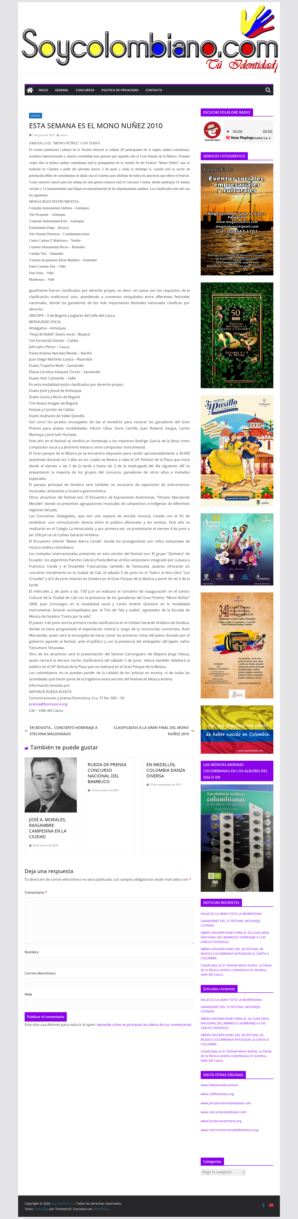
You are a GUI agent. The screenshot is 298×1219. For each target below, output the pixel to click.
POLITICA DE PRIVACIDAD (120, 90)
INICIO (43, 90)
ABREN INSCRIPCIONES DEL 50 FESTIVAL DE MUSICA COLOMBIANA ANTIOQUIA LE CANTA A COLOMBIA (235, 953)
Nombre (32, 952)
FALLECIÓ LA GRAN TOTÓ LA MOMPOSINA (231, 914)
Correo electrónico (40, 973)
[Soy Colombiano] (30, 90)
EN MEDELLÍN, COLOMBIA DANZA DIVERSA (165, 770)
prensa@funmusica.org (48, 704)
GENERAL (62, 90)
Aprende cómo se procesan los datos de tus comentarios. (144, 1024)
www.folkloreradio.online (219, 1085)
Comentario (36, 892)
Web (28, 994)
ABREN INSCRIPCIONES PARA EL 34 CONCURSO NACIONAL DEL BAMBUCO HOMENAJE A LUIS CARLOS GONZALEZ (235, 937)
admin (64, 135)
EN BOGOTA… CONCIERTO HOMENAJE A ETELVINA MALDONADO (64, 730)
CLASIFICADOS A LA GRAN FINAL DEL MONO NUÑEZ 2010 (151, 730)
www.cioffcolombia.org (217, 1094)
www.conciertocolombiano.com (223, 1112)
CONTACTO (154, 90)
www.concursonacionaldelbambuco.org (230, 1130)
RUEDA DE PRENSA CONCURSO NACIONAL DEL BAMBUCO (107, 773)
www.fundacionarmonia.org (221, 1121)
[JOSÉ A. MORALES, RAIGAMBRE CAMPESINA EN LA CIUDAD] (51, 760)
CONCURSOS (85, 90)
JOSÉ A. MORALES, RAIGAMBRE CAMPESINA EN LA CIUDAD (48, 828)
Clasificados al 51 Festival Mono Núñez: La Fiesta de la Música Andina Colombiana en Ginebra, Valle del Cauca (236, 969)
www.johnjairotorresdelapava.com (226, 1103)
